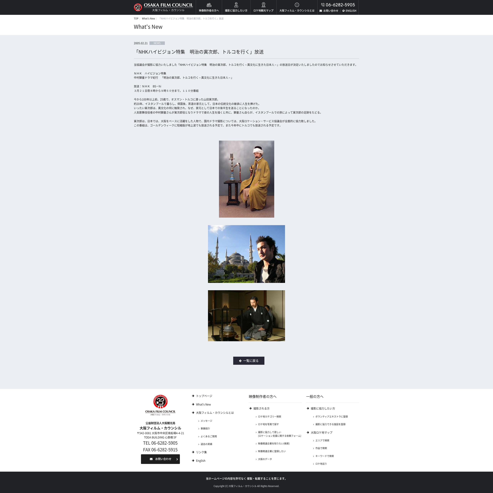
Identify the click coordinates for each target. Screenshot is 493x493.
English (200, 460)
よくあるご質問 (209, 436)
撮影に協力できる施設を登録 (330, 424)
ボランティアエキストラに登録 (331, 416)
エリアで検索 (322, 440)
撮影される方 (261, 408)
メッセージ (206, 421)
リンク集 (201, 452)
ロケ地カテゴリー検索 (269, 416)
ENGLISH (351, 10)
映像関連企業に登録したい (272, 451)
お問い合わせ (330, 10)
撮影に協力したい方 (236, 10)
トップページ (204, 396)
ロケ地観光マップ (263, 10)
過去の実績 (206, 444)
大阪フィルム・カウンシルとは (296, 10)
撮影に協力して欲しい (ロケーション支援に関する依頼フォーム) (279, 434)
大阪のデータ (265, 459)
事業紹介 (205, 428)
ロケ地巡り (321, 464)
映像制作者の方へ (209, 10)
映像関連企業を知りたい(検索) (274, 443)
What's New (148, 18)
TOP (136, 18)
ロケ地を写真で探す (268, 424)
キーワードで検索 (324, 456)
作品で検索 (321, 448)
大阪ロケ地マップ (321, 432)
